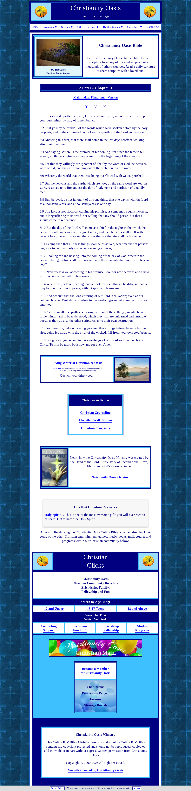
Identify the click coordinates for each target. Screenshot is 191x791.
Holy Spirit (53, 515)
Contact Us (153, 26)
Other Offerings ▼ (88, 26)
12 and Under (54, 608)
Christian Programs (95, 428)
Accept (137, 788)
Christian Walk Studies (95, 420)
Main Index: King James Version (95, 97)
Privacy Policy (57, 788)
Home (35, 26)
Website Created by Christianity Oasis (95, 770)
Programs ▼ (50, 26)
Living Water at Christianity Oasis (77, 363)
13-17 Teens (95, 608)
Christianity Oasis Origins (109, 477)
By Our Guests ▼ (113, 26)
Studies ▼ (67, 26)
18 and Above (137, 608)
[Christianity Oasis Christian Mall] (95, 648)
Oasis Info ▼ (134, 26)
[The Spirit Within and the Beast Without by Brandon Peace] (54, 467)
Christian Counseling (95, 412)
